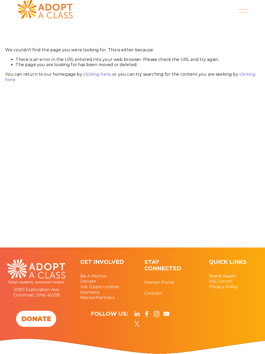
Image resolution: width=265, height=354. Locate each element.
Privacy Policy (223, 286)
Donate (88, 281)
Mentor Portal (159, 282)
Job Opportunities (99, 286)
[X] (137, 324)
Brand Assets (222, 276)
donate (36, 319)
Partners (105, 297)
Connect (153, 293)
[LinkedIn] (137, 314)
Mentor (88, 297)
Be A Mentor (93, 276)
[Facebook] (147, 314)
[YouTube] (166, 314)
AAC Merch (220, 281)
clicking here (97, 74)
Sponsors (89, 292)
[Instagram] (156, 314)
